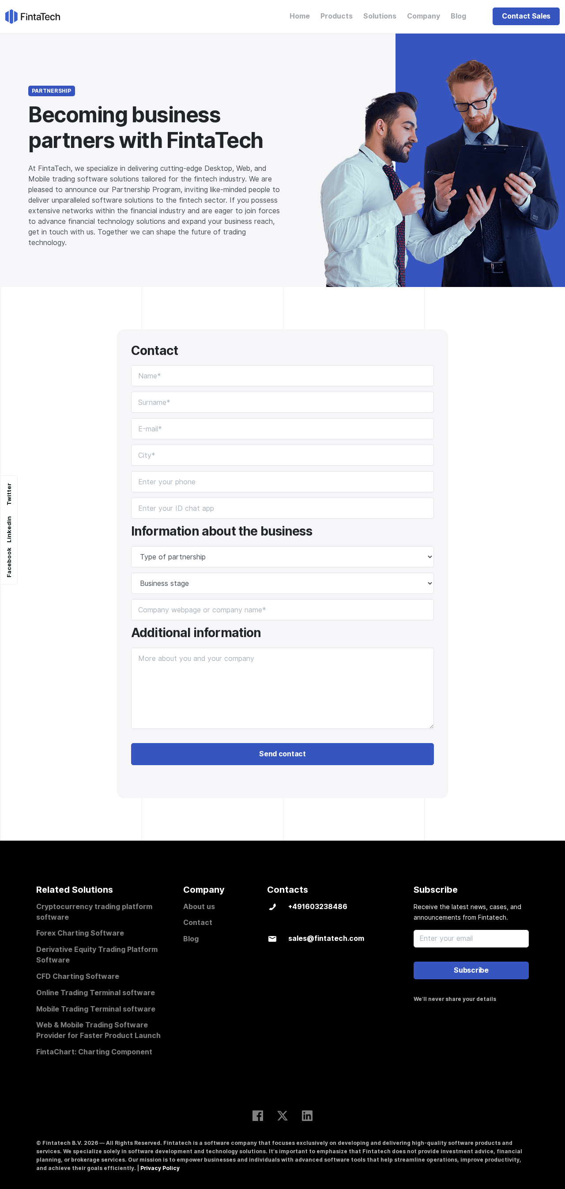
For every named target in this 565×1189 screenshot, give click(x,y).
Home (300, 16)
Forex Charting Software (80, 933)
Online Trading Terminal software (95, 993)
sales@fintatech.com (326, 938)
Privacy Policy (160, 1168)
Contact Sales (526, 16)
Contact (197, 922)
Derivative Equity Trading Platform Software (97, 954)
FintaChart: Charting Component (94, 1052)
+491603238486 (317, 906)
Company (423, 16)
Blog (458, 16)
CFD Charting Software (77, 976)
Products (336, 16)
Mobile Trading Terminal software (95, 1009)
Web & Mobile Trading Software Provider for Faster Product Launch (98, 1030)
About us (199, 906)
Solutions (379, 16)
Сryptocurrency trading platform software (94, 911)
